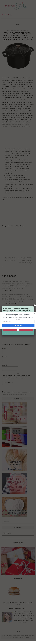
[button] (17, 314)
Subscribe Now (18, 325)
